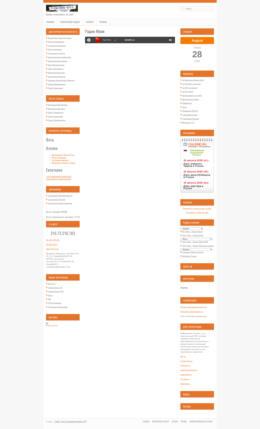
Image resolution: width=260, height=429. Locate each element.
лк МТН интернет (189, 88)
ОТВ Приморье (54, 303)
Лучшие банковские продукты (193, 307)
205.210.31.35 (52, 249)
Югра (50, 295)
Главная (50, 21)
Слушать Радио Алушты (192, 252)
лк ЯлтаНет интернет (191, 84)
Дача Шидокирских (56, 65)
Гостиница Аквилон (60, 160)
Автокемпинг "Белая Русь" (63, 155)
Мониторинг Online (190, 99)
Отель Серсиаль (58, 157)
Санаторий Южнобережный (60, 196)
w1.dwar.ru (185, 379)
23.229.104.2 (51, 244)
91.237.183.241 (53, 240)
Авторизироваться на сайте (201, 421)
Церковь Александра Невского (61, 80)
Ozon (184, 107)
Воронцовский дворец (57, 61)
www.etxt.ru (185, 365)
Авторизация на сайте (192, 95)
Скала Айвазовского (57, 84)
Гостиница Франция (57, 46)
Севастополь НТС (56, 291)
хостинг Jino (200, 316)
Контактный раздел (70, 21)
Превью (103, 21)
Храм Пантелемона (56, 77)
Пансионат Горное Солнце (63, 163)
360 (49, 299)
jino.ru (183, 356)
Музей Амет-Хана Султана (60, 38)
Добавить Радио (189, 256)
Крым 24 (51, 284)
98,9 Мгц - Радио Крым (192, 232)
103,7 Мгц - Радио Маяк (192, 235)
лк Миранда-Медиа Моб (193, 80)
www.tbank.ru (186, 374)
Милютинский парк (56, 73)
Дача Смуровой (55, 49)
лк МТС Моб (187, 92)
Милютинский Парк (56, 109)
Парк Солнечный (55, 88)
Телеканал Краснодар (57, 307)
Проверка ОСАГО (190, 111)
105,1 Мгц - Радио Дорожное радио (198, 246)
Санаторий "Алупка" (57, 199)
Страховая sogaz (189, 115)
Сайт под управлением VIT (70, 421)
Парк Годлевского (56, 69)
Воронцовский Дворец (57, 105)
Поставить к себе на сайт (197, 212)
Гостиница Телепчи (56, 53)
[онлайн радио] (129, 40)
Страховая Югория (190, 119)
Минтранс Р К (188, 122)
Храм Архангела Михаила (59, 57)
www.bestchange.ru (188, 370)
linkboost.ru (185, 384)
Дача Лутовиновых (56, 42)
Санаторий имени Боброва (60, 203)
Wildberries (187, 103)
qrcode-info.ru (186, 361)
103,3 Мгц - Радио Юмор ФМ (195, 242)
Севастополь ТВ (55, 288)
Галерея (89, 21)
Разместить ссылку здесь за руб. (197, 208)
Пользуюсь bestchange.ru (191, 312)
